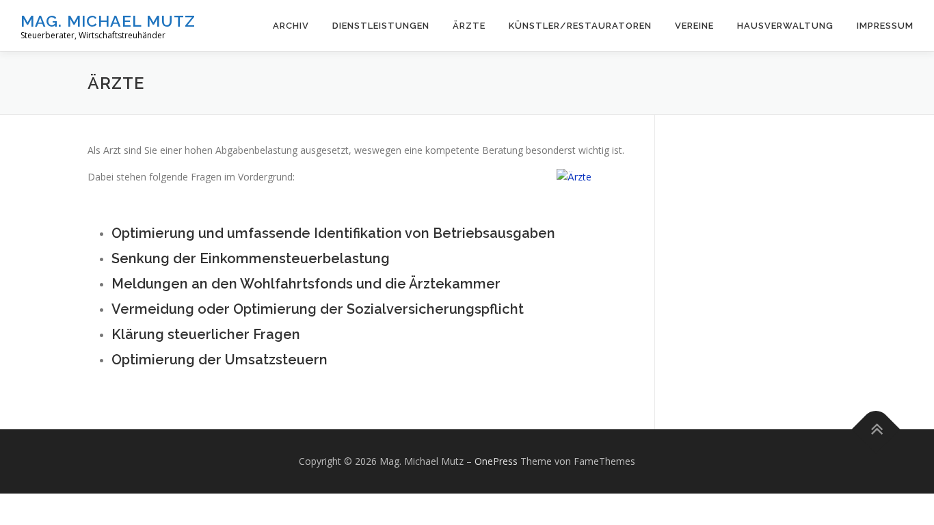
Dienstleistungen (380, 26)
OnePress (496, 461)
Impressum (885, 26)
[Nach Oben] (876, 429)
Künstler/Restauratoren (580, 26)
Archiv (291, 26)
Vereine (694, 26)
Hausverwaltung (785, 26)
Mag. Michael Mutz (108, 21)
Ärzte (469, 26)
